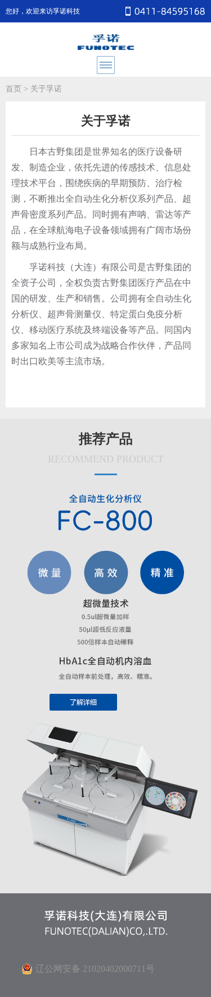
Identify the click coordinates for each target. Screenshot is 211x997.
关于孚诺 (46, 89)
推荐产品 (106, 448)
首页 (13, 89)
